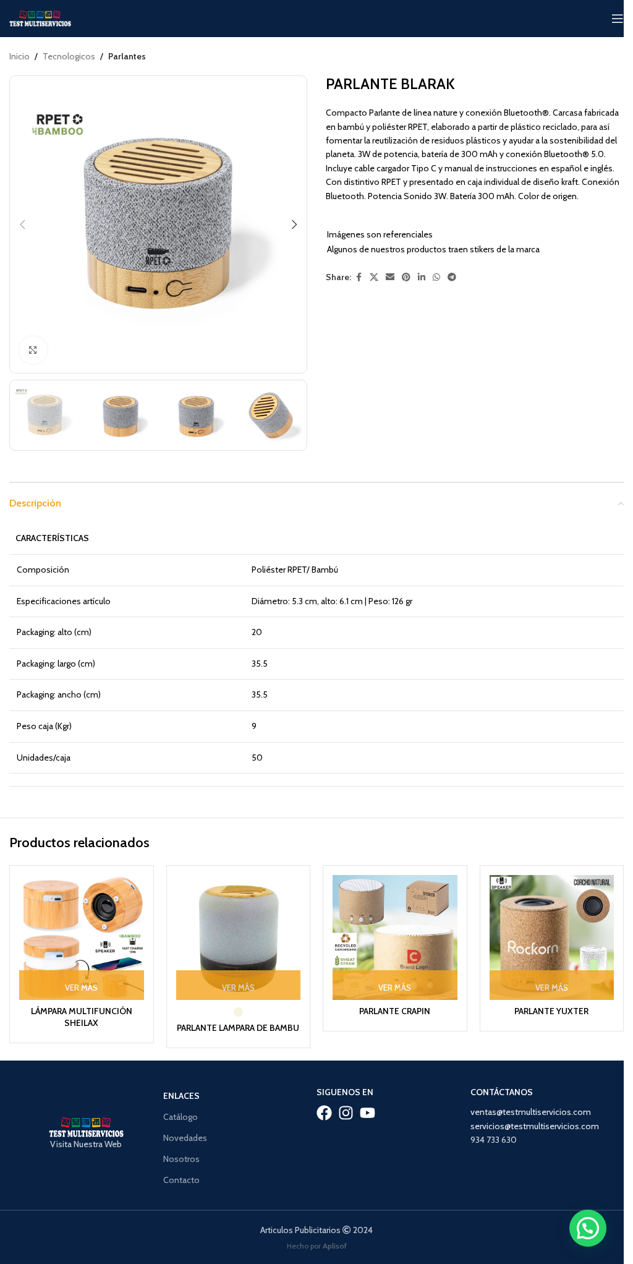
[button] (22, 224)
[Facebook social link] (358, 277)
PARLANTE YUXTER (551, 1011)
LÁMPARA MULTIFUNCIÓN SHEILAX (81, 1017)
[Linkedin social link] (421, 277)
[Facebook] (324, 1113)
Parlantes (127, 56)
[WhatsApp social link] (436, 277)
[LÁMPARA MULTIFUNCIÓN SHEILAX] (81, 937)
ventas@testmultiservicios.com (530, 1111)
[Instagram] (346, 1113)
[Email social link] (390, 277)
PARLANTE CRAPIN (394, 1011)
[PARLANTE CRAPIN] (395, 937)
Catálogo (180, 1116)
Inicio (19, 56)
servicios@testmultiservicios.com (534, 1126)
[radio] (238, 1012)
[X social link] (374, 277)
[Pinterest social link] (406, 277)
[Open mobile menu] (617, 18)
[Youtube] (367, 1113)
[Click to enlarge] (33, 350)
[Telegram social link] (452, 277)
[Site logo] (40, 17)
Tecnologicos (69, 56)
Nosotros (181, 1158)
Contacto (181, 1179)
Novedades (185, 1137)
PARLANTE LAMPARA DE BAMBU (238, 1027)
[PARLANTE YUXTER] (552, 937)
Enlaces (181, 1095)
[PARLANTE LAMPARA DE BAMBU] (238, 937)
